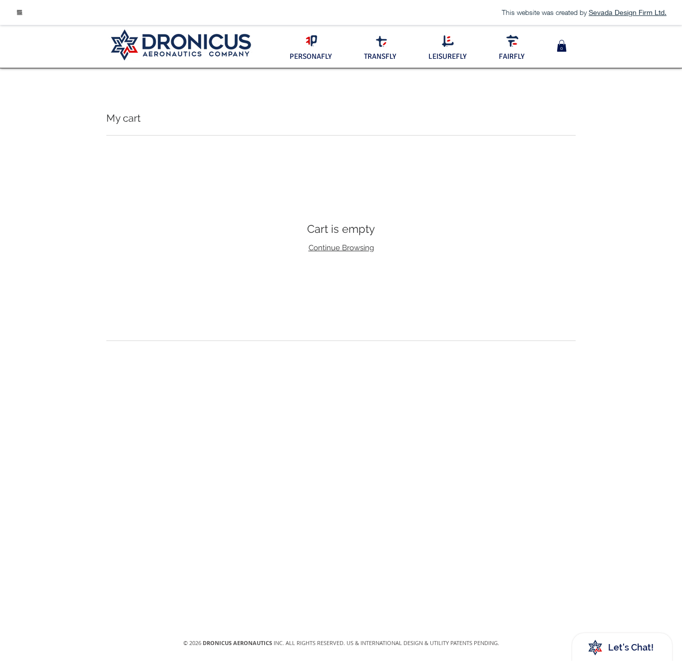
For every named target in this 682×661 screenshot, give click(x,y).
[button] (562, 46)
